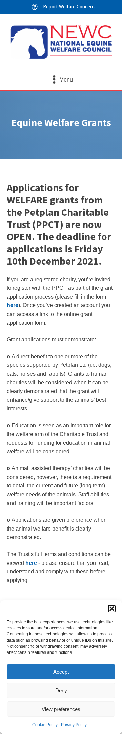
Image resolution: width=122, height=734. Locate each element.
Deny (61, 690)
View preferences (61, 709)
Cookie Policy (45, 724)
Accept (61, 672)
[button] (111, 608)
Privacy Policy (74, 724)
